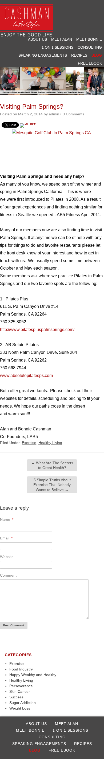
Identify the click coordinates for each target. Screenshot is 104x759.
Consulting (90, 47)
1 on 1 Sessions (57, 47)
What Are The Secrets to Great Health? (52, 465)
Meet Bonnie (89, 39)
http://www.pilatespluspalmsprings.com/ (37, 329)
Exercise (29, 443)
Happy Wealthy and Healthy (32, 675)
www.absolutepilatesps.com (26, 375)
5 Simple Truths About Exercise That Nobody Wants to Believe (52, 485)
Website (7, 557)
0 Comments (73, 114)
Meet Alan (61, 39)
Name (6, 519)
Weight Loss (19, 708)
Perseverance (21, 686)
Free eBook (90, 63)
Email (6, 538)
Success (16, 697)
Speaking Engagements (42, 55)
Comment (8, 575)
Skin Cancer (19, 691)
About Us (37, 39)
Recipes (79, 55)
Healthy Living (50, 443)
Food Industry (21, 669)
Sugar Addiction (22, 703)
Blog (96, 55)
